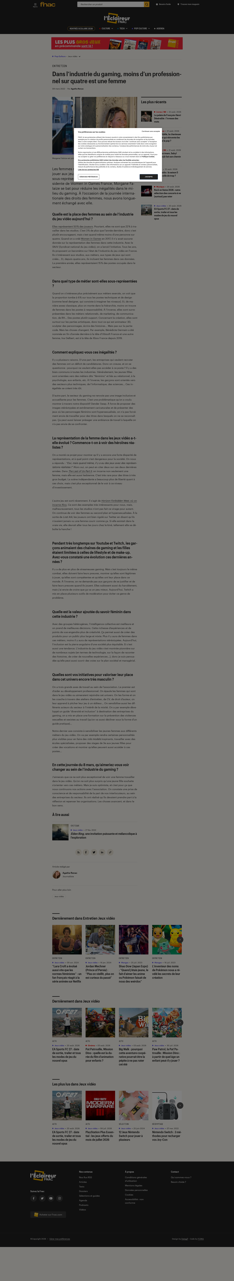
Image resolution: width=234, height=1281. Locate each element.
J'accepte (149, 177)
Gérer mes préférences (88, 177)
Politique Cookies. (148, 157)
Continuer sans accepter (151, 131)
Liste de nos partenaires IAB (88, 170)
